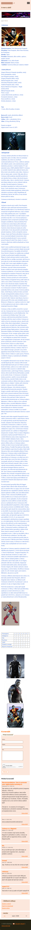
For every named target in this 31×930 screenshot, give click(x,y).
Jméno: (3, 739)
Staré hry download (7, 906)
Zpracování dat (6, 925)
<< (4, 916)
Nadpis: (3, 744)
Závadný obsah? (20, 923)
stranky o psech (6, 903)
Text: (3, 749)
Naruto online (6, 908)
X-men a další (6, 7)
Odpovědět (25, 813)
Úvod (2, 20)
